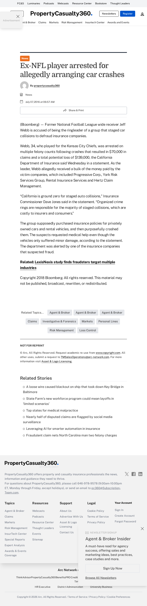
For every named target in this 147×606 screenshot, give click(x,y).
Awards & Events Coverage (15, 553)
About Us (66, 510)
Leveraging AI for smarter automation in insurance (63, 429)
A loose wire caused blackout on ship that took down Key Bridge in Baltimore (73, 389)
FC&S (20, 3)
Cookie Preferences (118, 596)
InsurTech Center (16, 533)
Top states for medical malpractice (52, 410)
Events (36, 533)
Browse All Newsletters (100, 577)
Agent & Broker (14, 510)
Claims (9, 516)
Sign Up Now (112, 568)
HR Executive (42, 586)
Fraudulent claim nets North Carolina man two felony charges (71, 435)
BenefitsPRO (63, 577)
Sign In (119, 509)
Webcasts (63, 3)
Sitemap (37, 539)
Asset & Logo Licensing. (56, 361)
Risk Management (16, 528)
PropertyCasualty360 (43, 577)
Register (127, 13)
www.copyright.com (108, 352)
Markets (10, 522)
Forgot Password (125, 521)
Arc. (40, 596)
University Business (101, 586)
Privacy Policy (96, 522)
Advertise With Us (71, 516)
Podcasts (49, 3)
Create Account (125, 515)
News (25, 58)
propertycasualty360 (47, 85)
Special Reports (15, 539)
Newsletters (109, 13)
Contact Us (67, 532)
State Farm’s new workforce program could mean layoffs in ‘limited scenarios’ (68, 401)
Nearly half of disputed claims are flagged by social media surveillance (67, 419)
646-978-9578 (87, 483)
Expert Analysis (15, 545)
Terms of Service (98, 516)
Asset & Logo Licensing (68, 524)
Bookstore (101, 3)
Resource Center (82, 3)
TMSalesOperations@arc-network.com (85, 357)
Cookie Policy (95, 510)
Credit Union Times (78, 579)
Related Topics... (32, 312)
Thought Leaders (120, 3)
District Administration (70, 586)
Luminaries (33, 3)
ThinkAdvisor (23, 577)
